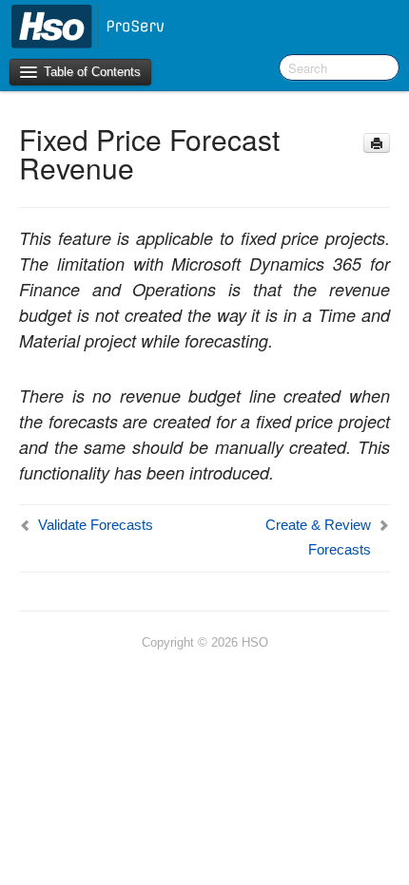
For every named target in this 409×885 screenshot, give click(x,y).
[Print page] (376, 143)
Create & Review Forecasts (318, 537)
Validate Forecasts (95, 525)
